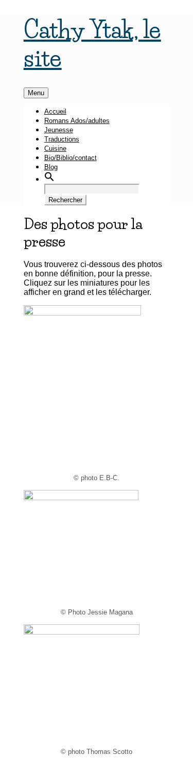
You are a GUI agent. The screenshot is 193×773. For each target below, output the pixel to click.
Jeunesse (58, 130)
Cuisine (55, 148)
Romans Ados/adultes (77, 121)
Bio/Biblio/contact (70, 158)
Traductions (61, 139)
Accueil (55, 111)
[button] (49, 179)
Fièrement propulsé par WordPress (87, 768)
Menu (36, 93)
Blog (51, 167)
